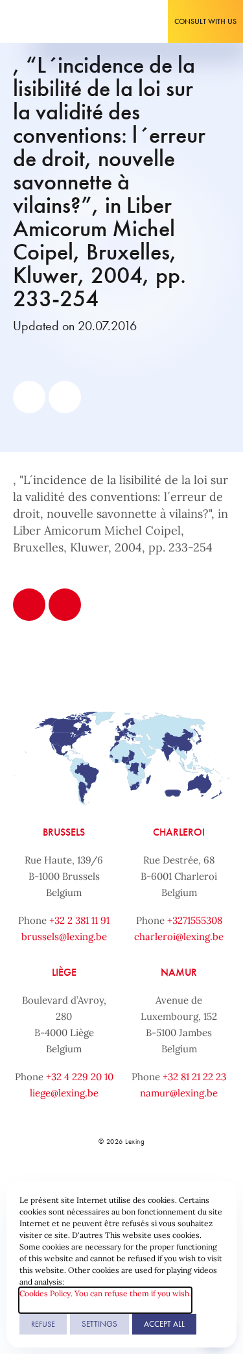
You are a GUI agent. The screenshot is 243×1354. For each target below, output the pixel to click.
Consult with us (205, 21)
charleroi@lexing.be (179, 936)
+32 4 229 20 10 (79, 1076)
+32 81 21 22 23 (194, 1076)
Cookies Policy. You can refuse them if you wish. (105, 1293)
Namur (179, 972)
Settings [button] (99, 1323)
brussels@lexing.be (64, 936)
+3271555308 (194, 920)
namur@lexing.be (179, 1093)
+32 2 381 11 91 (79, 920)
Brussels (64, 832)
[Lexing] (49, 21)
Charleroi (179, 832)
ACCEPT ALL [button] (164, 1323)
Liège (64, 972)
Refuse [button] (43, 1324)
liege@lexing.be (64, 1093)
